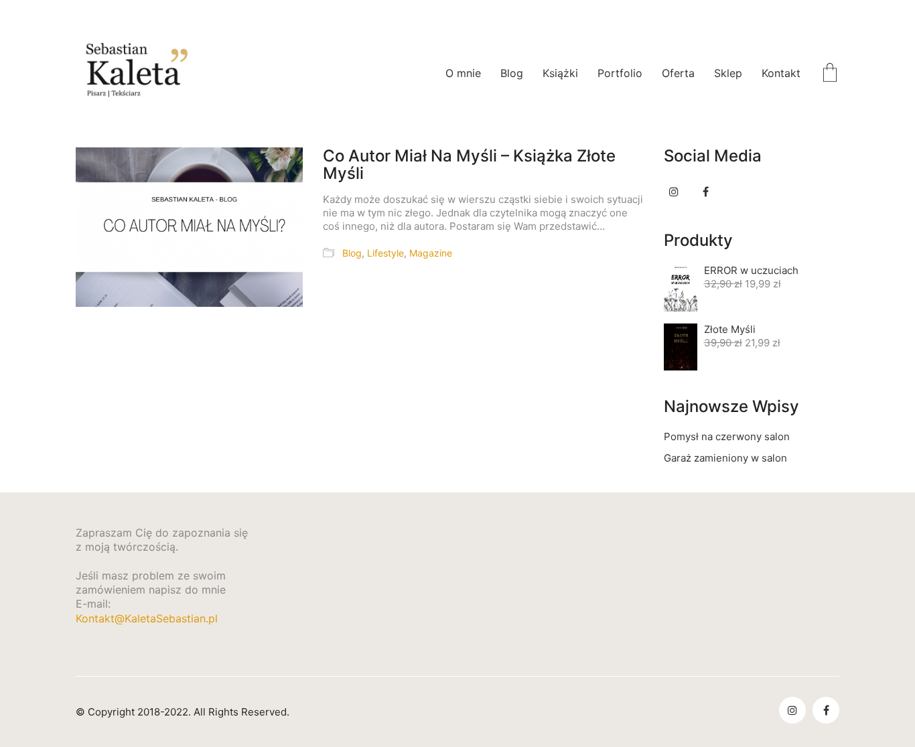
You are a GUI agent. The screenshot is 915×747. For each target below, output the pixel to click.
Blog (352, 253)
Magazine (430, 253)
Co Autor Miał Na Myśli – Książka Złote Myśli (469, 165)
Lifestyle (385, 253)
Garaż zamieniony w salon (725, 458)
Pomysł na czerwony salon (727, 436)
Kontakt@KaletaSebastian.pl (147, 618)
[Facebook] (706, 191)
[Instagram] (673, 191)
